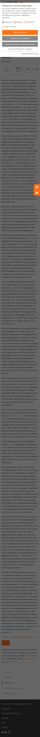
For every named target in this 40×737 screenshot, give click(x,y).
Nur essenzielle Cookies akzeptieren (20, 44)
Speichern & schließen (20, 38)
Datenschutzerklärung (30, 53)
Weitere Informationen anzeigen (20, 49)
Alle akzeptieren (20, 32)
